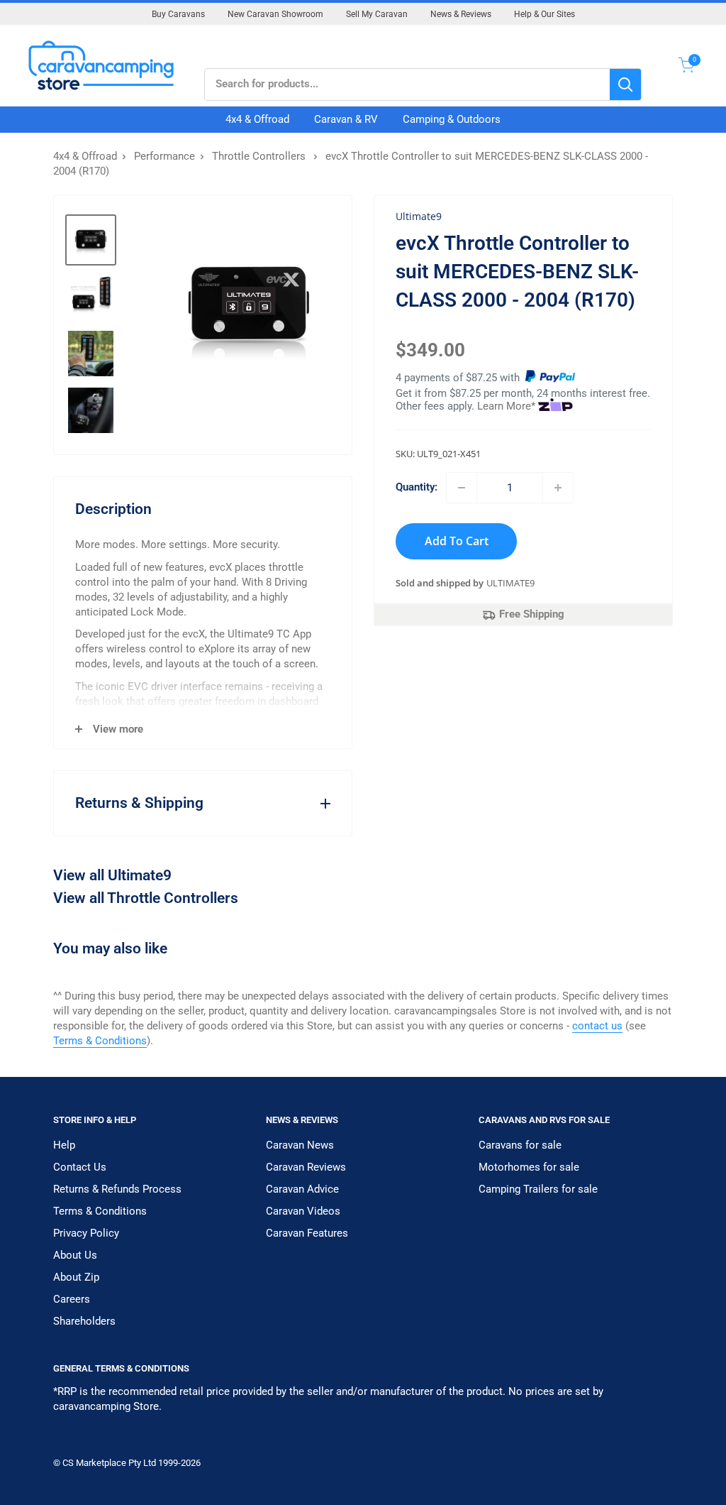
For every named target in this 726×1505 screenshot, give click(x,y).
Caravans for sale (520, 1145)
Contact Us (79, 1167)
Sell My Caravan (377, 14)
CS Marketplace (95, 1462)
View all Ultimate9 (112, 875)
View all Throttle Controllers (145, 898)
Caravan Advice (302, 1189)
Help (64, 1145)
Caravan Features (307, 1233)
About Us (75, 1255)
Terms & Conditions (100, 1040)
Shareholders (84, 1321)
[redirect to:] (550, 377)
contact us (597, 1025)
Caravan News (300, 1145)
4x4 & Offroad (257, 119)
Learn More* (506, 406)
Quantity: (416, 487)
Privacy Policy (86, 1233)
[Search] (625, 84)
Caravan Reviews (306, 1167)
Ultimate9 (510, 582)
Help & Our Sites (544, 14)
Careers (71, 1299)
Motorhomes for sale (529, 1167)
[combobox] (407, 84)
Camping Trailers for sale (538, 1189)
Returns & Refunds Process (117, 1189)
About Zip (76, 1277)
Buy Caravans (178, 14)
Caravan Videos (303, 1211)
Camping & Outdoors (452, 119)
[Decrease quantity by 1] (461, 488)
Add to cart (456, 541)
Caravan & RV (346, 119)
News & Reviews (460, 14)
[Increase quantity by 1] (558, 488)
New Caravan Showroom (275, 14)
